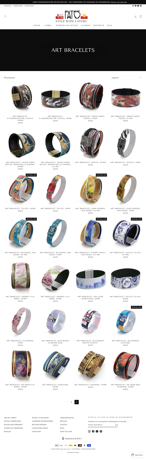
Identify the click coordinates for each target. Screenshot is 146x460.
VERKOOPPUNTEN (67, 418)
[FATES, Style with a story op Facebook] (93, 431)
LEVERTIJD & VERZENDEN (13, 428)
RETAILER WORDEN (39, 425)
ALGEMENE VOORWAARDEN (42, 421)
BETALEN (7, 431)
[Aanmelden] (116, 425)
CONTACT (8, 6)
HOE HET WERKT (10, 418)
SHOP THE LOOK (66, 431)
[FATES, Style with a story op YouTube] (97, 431)
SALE (109, 25)
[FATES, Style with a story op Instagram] (89, 431)
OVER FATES (18, 6)
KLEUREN (85, 25)
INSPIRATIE (98, 25)
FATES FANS (29, 6)
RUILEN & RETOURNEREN (13, 425)
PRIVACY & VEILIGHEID (40, 418)
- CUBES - (48, 25)
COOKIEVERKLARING (40, 428)
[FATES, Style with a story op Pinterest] (101, 431)
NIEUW (37, 25)
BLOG (62, 428)
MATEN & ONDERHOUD (12, 421)
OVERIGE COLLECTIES (67, 25)
